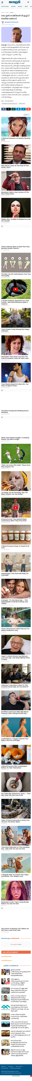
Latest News (5, 6)
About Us (3, 1066)
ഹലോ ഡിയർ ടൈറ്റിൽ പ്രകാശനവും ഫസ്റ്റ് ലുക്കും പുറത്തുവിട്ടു (19, 1016)
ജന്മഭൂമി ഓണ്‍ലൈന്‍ (11, 22)
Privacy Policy (4, 1068)
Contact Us (10, 1066)
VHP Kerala (22, 103)
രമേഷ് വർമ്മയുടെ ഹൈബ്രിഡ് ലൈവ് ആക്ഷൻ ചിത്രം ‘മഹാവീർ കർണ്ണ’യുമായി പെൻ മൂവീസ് (20, 1034)
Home (2, 12)
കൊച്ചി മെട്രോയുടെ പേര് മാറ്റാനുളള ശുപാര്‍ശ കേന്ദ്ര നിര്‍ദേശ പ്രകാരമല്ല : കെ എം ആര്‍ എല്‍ (20, 1008)
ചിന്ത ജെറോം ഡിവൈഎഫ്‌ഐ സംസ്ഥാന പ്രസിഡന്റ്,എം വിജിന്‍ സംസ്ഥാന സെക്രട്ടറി (20, 982)
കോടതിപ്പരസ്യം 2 (6, 960)
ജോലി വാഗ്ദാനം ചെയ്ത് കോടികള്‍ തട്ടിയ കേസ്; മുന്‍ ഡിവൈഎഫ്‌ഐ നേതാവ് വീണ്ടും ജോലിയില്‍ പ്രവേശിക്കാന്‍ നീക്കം (20, 1053)
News (7, 12)
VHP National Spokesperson (9, 103)
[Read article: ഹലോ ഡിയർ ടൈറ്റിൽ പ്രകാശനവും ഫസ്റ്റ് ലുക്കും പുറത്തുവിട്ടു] (5, 1017)
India (26, 6)
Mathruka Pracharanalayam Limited (10, 1071)
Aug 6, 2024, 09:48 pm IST (8, 24)
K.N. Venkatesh (9, 101)
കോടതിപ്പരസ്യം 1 (6, 956)
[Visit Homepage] (14, 2)
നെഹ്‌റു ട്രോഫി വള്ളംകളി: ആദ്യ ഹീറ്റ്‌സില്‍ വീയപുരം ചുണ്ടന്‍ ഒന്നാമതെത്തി (19, 990)
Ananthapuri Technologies (15, 1073)
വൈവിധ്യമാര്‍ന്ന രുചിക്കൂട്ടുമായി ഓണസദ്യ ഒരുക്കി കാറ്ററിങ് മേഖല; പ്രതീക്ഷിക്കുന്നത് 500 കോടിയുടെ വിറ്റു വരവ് (19, 1044)
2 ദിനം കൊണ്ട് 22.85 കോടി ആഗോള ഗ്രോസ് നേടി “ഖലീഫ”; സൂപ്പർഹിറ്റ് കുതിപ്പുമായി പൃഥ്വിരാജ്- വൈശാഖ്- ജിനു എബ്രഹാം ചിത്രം (21, 1026)
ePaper (13, 6)
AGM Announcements (15, 1068)
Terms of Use (19, 1066)
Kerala (20, 6)
